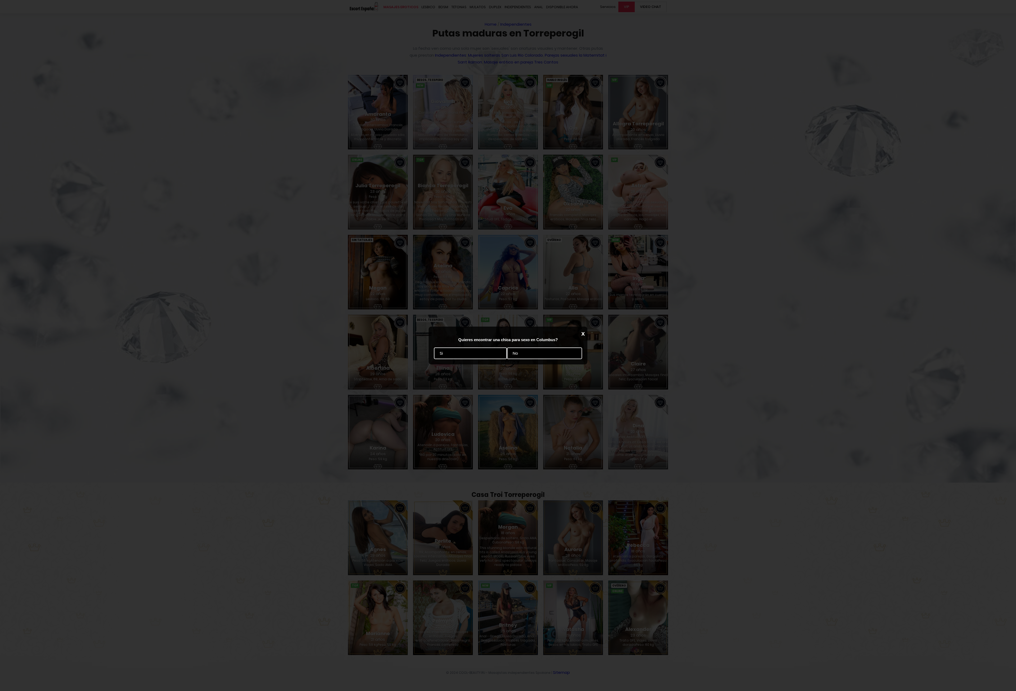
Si (441, 353)
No (515, 353)
